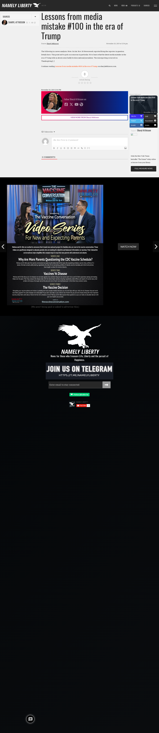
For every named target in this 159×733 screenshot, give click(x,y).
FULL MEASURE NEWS (143, 168)
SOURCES (147, 5)
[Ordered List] (68, 148)
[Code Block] (78, 148)
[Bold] (54, 148)
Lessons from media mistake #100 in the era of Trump (76, 66)
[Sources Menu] (155, 5)
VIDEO (123, 5)
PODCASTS (135, 5)
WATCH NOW (128, 246)
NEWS (116, 5)
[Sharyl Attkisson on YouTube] (32, 22)
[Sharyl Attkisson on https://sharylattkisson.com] (35, 22)
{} (85, 148)
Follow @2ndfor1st (80, 394)
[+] (88, 148)
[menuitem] (109, 5)
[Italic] (57, 148)
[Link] (82, 148)
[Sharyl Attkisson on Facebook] (27, 22)
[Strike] (64, 148)
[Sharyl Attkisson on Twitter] (30, 22)
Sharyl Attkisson (16, 22)
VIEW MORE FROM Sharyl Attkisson (85, 117)
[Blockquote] (75, 148)
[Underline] (61, 148)
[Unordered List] (71, 148)
